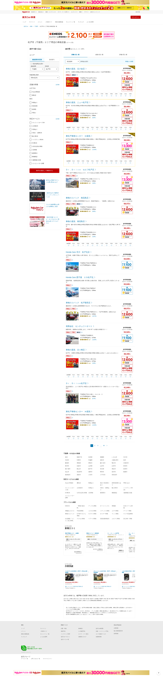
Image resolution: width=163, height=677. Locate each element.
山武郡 (90, 466)
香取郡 (79, 463)
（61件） (94, 82)
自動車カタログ (82, 636)
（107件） (94, 316)
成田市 (90, 471)
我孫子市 (79, 457)
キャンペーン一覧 (70, 22)
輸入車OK (35, 136)
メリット (40, 22)
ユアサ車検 (115, 511)
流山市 (67, 471)
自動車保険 (98, 636)
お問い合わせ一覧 (35, 658)
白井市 (114, 466)
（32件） (94, 236)
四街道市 (114, 474)
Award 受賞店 (69, 483)
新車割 (34, 109)
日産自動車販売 (104, 518)
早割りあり (126, 483)
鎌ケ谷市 (102, 463)
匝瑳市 (125, 466)
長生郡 (102, 469)
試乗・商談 (64, 628)
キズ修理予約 (81, 631)
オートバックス (104, 506)
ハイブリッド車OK (37, 139)
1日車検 (34, 150)
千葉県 (36, 26)
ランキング (81, 22)
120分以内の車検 (37, 146)
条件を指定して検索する (44, 170)
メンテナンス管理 (65, 634)
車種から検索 (129, 61)
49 (104, 445)
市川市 (125, 457)
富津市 (114, 471)
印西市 (79, 460)
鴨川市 (114, 463)
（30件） (94, 183)
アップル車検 (92, 506)
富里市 (125, 469)
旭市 (66, 457)
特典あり (34, 102)
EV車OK (34, 143)
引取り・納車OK (37, 133)
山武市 (102, 466)
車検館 (114, 506)
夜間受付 (34, 153)
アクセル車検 (81, 518)
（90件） (94, 211)
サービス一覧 (24, 658)
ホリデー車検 (104, 513)
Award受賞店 (36, 92)
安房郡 (90, 457)
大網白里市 (115, 460)
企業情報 (116, 628)
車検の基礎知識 (59, 22)
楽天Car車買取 (99, 628)
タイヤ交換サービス (101, 634)
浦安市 (102, 460)
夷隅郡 (102, 457)
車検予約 (63, 631)
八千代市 (102, 474)
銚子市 (90, 469)
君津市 (67, 466)
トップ (24, 22)
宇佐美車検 (80, 511)
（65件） (94, 117)
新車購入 (80, 628)
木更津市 (126, 463)
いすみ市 (114, 457)
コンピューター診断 (38, 163)
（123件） (94, 149)
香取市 (90, 463)
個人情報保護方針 (118, 631)
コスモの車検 (92, 511)
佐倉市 (79, 466)
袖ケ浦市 (67, 469)
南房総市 (67, 474)
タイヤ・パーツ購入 (83, 634)
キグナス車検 (92, 513)
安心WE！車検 (127, 518)
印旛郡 (90, 460)
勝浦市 (67, 463)
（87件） (94, 398)
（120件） (94, 339)
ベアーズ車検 (92, 518)
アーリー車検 (127, 511)
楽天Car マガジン (65, 636)
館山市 (79, 469)
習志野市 (79, 471)
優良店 (34, 95)
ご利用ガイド (48, 22)
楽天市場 (138, 12)
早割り (34, 112)
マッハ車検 (115, 513)
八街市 (90, 474)
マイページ (32, 22)
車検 (31, 26)
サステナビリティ (47, 658)
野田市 (102, 471)
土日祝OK (35, 126)
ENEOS (67, 506)
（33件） (94, 363)
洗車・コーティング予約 (102, 631)
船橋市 (125, 471)
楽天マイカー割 (65, 639)
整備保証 (34, 156)
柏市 (124, 460)
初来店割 (34, 106)
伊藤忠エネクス (69, 511)
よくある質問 (90, 22)
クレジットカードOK (38, 122)
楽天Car (26, 26)
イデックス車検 (104, 511)
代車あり (34, 129)
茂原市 (79, 474)
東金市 (114, 469)
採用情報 (116, 633)
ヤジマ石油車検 (128, 513)
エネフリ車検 (116, 518)
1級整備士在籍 (36, 160)
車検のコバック (69, 513)
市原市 (67, 460)
